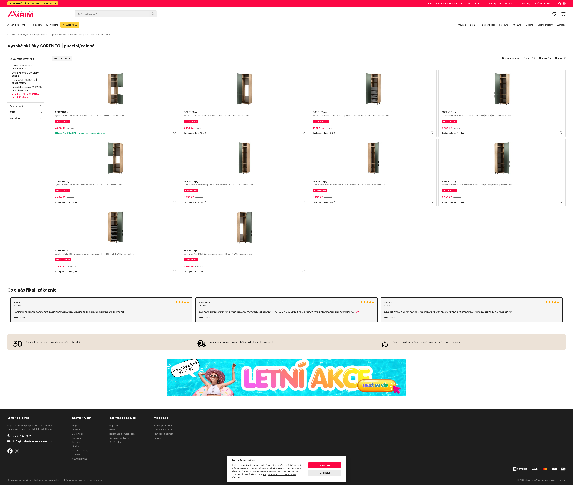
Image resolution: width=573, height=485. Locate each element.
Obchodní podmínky (119, 438)
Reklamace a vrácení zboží (122, 433)
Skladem (37, 25)
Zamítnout (325, 473)
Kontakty (526, 3)
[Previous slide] (8, 310)
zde (264, 474)
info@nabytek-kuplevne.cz (32, 441)
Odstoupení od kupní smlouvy (47, 480)
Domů (13, 34)
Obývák (462, 25)
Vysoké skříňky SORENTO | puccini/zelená (90, 34)
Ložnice (474, 25)
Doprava (497, 3)
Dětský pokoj (488, 25)
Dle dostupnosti (511, 58)
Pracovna (503, 25)
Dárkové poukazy (163, 429)
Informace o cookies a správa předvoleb (83, 480)
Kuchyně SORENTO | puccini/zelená (49, 34)
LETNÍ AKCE (71, 25)
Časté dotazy (543, 3)
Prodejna (53, 25)
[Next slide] (565, 310)
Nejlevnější (545, 58)
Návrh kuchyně (18, 25)
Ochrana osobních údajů (19, 480)
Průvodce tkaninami (163, 433)
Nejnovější (529, 58)
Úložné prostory (545, 25)
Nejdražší (560, 58)
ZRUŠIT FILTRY (60, 58)
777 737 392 (22, 436)
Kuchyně (517, 25)
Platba (511, 3)
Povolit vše (325, 465)
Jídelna (529, 25)
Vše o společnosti (163, 425)
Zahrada (561, 25)
